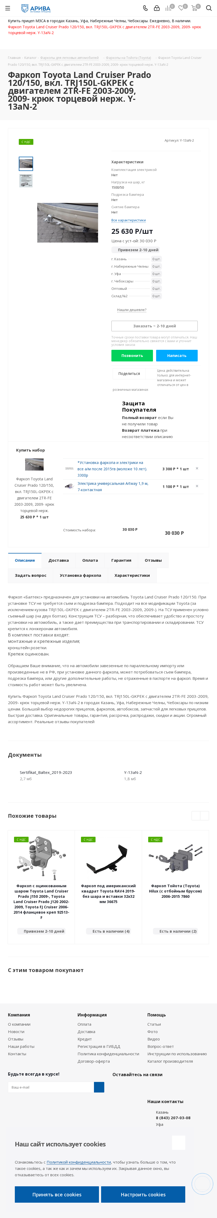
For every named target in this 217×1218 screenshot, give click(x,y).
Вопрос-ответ (160, 1046)
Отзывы (15, 1039)
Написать (177, 355)
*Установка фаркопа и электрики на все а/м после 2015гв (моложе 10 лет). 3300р (112, 469)
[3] (123, 140)
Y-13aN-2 (133, 772)
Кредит (85, 1039)
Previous (196, 816)
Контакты (17, 1053)
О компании (19, 1024)
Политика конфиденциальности (108, 1053)
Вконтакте (117, 1087)
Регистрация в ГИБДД (99, 1046)
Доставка (86, 1031)
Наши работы (21, 1046)
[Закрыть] (178, 1143)
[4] (129, 140)
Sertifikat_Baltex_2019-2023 (46, 772)
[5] (134, 140)
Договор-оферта (94, 1061)
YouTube (144, 1087)
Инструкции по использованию (177, 1053)
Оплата (84, 1024)
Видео (153, 1039)
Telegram (131, 1087)
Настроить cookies (143, 1194)
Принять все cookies (57, 1194)
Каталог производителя (170, 1061)
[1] (113, 140)
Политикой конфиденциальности (79, 1162)
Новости (16, 1031)
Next (204, 816)
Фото (152, 1031)
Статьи (154, 1024)
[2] (118, 140)
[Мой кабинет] (157, 8)
